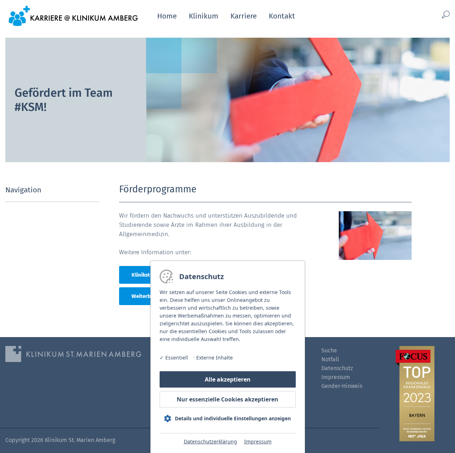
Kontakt (282, 16)
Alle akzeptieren (228, 379)
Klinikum (203, 16)
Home (167, 16)
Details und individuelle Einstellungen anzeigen (233, 418)
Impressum (258, 441)
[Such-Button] (436, 14)
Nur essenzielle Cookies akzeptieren (227, 399)
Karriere (243, 16)
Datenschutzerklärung (210, 441)
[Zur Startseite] (72, 15)
